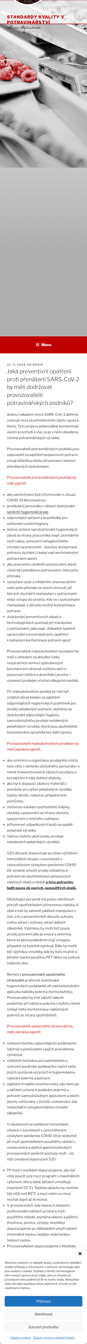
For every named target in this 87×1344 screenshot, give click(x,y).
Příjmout (43, 1301)
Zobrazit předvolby (43, 1327)
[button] (80, 1253)
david (38, 364)
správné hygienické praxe (27, 512)
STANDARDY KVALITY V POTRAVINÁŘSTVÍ (35, 19)
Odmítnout (43, 1314)
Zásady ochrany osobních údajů (53, 1337)
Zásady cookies (20, 1337)
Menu (46, 345)
